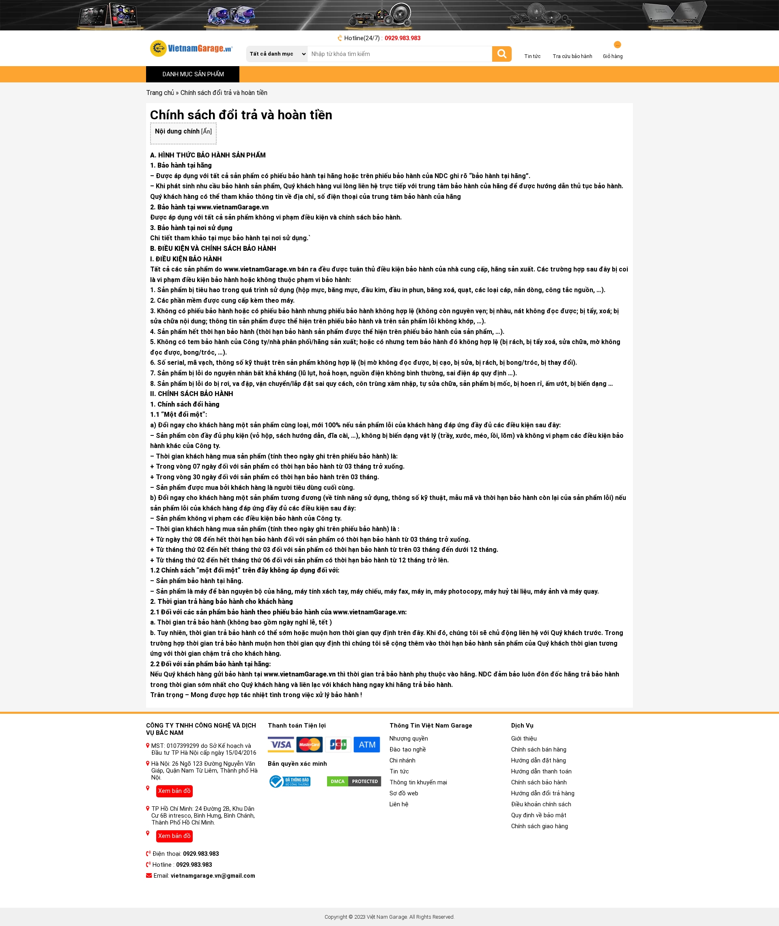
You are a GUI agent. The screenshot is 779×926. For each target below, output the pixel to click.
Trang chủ (160, 93)
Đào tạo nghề (408, 749)
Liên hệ (399, 804)
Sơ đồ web (404, 793)
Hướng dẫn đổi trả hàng (543, 793)
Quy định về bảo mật (538, 815)
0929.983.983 (402, 38)
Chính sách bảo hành (539, 782)
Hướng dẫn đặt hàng (538, 760)
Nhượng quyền (409, 738)
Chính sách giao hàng (539, 826)
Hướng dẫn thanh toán (541, 771)
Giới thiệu (524, 738)
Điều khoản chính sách (541, 804)
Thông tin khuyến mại (418, 782)
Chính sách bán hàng (538, 749)
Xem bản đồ (174, 791)
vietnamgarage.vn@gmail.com (213, 875)
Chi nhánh (402, 760)
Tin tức (399, 771)
